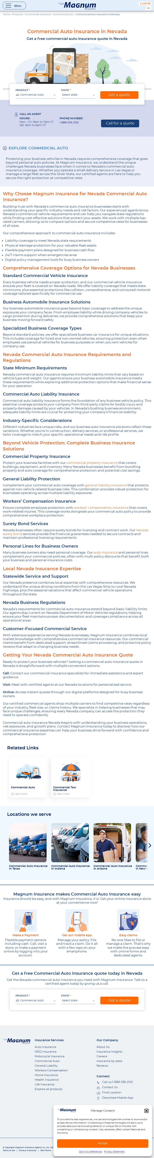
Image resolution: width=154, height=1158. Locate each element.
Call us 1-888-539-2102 (117, 1082)
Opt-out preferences (90, 1152)
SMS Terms (45, 1150)
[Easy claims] (128, 920)
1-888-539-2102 (69, 122)
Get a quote (119, 95)
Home (6, 14)
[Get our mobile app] (77, 920)
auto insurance (105, 552)
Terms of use (9, 1150)
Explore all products (48, 1089)
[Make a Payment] (25, 920)
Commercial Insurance (38, 14)
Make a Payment (26, 935)
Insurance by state (109, 1061)
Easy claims (128, 935)
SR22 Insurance (46, 1051)
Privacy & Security (27, 1150)
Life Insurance (44, 1084)
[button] (146, 1111)
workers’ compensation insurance (101, 507)
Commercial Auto (63, 14)
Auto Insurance (45, 1047)
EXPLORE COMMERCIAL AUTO (38, 148)
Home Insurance (46, 1075)
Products (17, 14)
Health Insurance (47, 1079)
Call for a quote (120, 123)
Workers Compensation (51, 1070)
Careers (102, 1056)
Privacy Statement (114, 1152)
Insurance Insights (109, 1051)
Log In (146, 3)
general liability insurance (105, 485)
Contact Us (110, 1087)
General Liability (46, 1065)
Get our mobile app (77, 935)
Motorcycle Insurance (50, 1056)
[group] (28, 777)
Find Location (111, 1092)
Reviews (102, 1065)
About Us (103, 1047)
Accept (103, 1143)
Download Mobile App (117, 1097)
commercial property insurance (92, 462)
